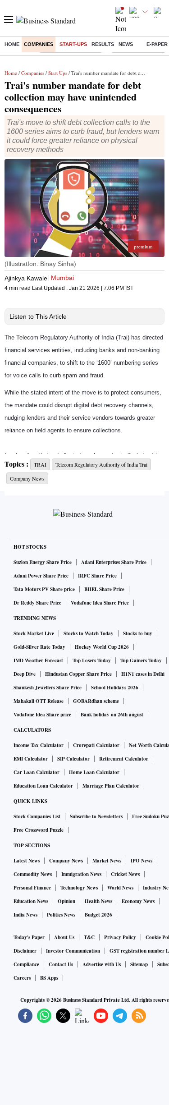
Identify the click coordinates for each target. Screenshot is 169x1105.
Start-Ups (73, 44)
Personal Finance (32, 888)
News (126, 44)
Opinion (66, 901)
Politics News (61, 915)
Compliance (26, 964)
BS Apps (49, 978)
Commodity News (33, 874)
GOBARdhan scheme (96, 701)
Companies (38, 44)
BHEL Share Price (104, 589)
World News (120, 888)
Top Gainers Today (141, 660)
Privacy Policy (120, 937)
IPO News (141, 860)
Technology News (79, 888)
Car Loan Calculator (36, 772)
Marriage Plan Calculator (110, 786)
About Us (64, 937)
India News (25, 915)
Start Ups (57, 72)
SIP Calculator (73, 759)
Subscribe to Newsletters (96, 816)
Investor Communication (73, 951)
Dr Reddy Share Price (37, 603)
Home (12, 44)
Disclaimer (25, 951)
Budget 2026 (98, 915)
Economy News (138, 901)
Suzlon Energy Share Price (43, 562)
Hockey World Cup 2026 (102, 647)
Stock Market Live (34, 633)
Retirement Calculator (123, 759)
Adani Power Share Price (41, 576)
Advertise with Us (101, 964)
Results (102, 44)
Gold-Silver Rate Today (39, 647)
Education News (31, 901)
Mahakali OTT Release (39, 701)
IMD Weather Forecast (38, 660)
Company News (66, 860)
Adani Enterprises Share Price (113, 562)
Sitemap (139, 964)
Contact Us (61, 964)
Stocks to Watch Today (89, 633)
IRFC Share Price (97, 576)
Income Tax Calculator (39, 745)
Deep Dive (25, 674)
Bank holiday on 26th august (112, 714)
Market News (106, 860)
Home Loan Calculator (94, 772)
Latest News (27, 860)
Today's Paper (29, 937)
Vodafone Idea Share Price (100, 603)
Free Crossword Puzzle (39, 830)
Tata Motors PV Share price (44, 589)
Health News (98, 901)
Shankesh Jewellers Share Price (48, 687)
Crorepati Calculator (96, 745)
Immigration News (81, 874)
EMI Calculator (31, 759)
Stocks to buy (137, 633)
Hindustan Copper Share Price (78, 674)
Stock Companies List (37, 816)
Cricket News (125, 874)
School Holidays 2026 (114, 687)
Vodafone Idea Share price (42, 714)
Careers (22, 978)
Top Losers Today (92, 660)
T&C (89, 937)
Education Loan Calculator (43, 786)
